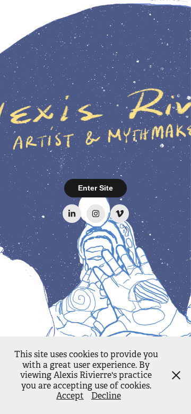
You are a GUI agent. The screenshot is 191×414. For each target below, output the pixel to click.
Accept (70, 395)
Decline (106, 395)
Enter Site (95, 188)
